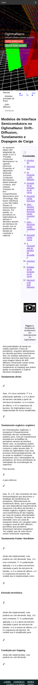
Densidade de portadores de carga (30, 188)
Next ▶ (33, 94)
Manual (6, 92)
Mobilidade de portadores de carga (30, 271)
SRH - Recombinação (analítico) (31, 226)
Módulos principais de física (8, 98)
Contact (19, 681)
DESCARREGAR (14, 41)
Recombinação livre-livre (31, 198)
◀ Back (21, 94)
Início (4, 2)
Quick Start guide (16, 45)
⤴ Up (27, 94)
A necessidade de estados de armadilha (31, 250)
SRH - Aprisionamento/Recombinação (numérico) (31, 211)
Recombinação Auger (31, 237)
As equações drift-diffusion (30, 176)
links (7, 681)
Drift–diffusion (7, 105)
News (30, 681)
